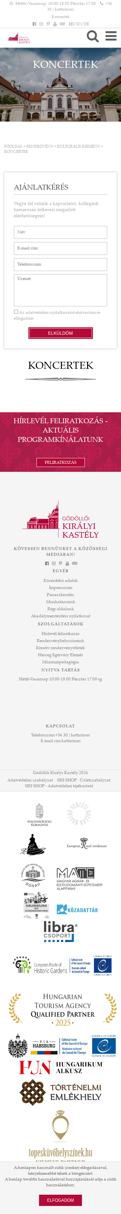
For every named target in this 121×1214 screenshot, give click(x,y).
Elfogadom (60, 1200)
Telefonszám (26, 261)
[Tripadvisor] (62, 24)
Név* (19, 229)
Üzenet (20, 277)
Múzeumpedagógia (60, 662)
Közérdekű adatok (61, 581)
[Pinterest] (48, 24)
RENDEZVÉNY (39, 147)
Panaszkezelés (60, 595)
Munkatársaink (60, 602)
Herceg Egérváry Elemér (60, 655)
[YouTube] (55, 24)
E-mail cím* (25, 245)
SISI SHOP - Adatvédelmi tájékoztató (59, 786)
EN (79, 24)
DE (86, 24)
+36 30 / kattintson (72, 735)
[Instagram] (41, 24)
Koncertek (61, 17)
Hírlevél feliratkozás (61, 634)
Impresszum (60, 588)
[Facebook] (34, 24)
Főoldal (13, 147)
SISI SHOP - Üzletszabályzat (83, 780)
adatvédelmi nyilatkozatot (50, 313)
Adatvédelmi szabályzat (30, 780)
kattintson (71, 741)
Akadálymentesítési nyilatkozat (60, 616)
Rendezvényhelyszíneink (60, 641)
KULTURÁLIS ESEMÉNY (78, 147)
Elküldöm (60, 333)
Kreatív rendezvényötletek (60, 648)
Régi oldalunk (60, 609)
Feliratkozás (60, 463)
